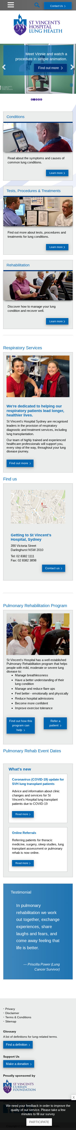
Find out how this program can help (20, 725)
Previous (4, 67)
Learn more (56, 173)
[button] (10, 4)
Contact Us (56, 6)
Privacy (10, 1009)
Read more (21, 814)
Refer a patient (54, 723)
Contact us (52, 568)
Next (71, 67)
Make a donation (17, 1064)
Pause (71, 85)
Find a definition (16, 1044)
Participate (39, 1122)
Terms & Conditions (18, 1017)
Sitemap (10, 1021)
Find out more (48, 68)
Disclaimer (12, 1013)
